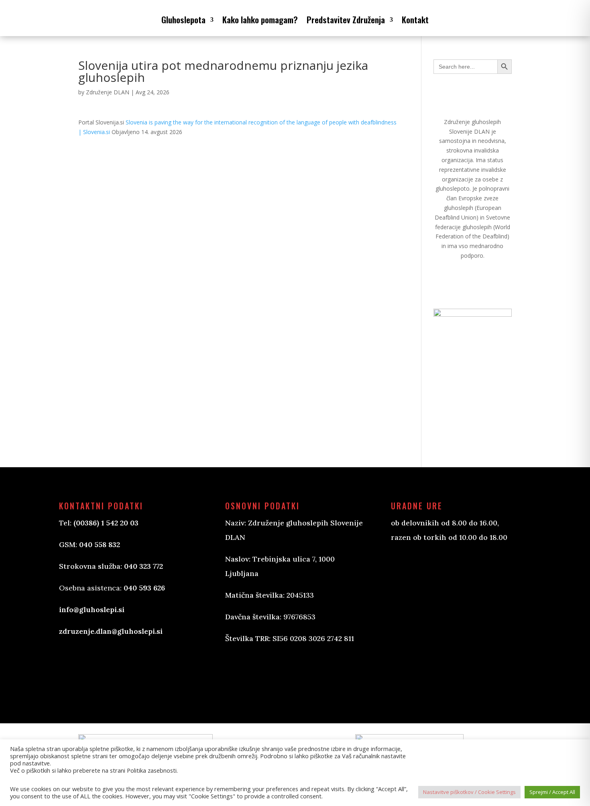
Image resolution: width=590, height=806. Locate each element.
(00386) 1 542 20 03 (105, 522)
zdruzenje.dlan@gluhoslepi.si (111, 631)
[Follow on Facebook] (239, 673)
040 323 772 (143, 566)
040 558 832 (99, 544)
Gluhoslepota (183, 19)
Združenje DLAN (107, 92)
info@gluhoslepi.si (91, 609)
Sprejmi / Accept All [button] (552, 792)
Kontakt (415, 19)
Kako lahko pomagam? (260, 19)
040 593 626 (144, 587)
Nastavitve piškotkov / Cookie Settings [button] (469, 792)
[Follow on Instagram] (271, 673)
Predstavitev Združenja (346, 19)
